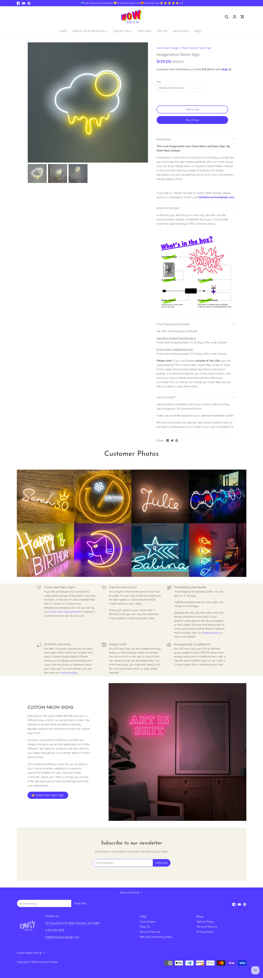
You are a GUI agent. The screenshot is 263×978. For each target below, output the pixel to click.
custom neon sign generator (64, 611)
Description (164, 139)
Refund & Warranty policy (156, 936)
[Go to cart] (242, 16)
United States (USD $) (29, 952)
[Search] (227, 16)
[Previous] (33, 102)
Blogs (200, 916)
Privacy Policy (205, 931)
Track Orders (148, 921)
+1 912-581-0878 (54, 930)
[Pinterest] (28, 3)
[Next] (143, 102)
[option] (88, 102)
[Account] (234, 16)
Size (159, 81)
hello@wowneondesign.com (216, 197)
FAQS (143, 916)
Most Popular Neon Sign (196, 48)
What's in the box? (168, 208)
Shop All (145, 926)
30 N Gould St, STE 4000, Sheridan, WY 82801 (72, 923)
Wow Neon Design (168, 48)
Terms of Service (150, 931)
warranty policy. (69, 672)
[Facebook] (18, 3)
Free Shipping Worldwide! (173, 324)
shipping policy (211, 632)
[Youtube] (23, 3)
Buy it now (192, 120)
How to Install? (166, 397)
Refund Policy (205, 921)
